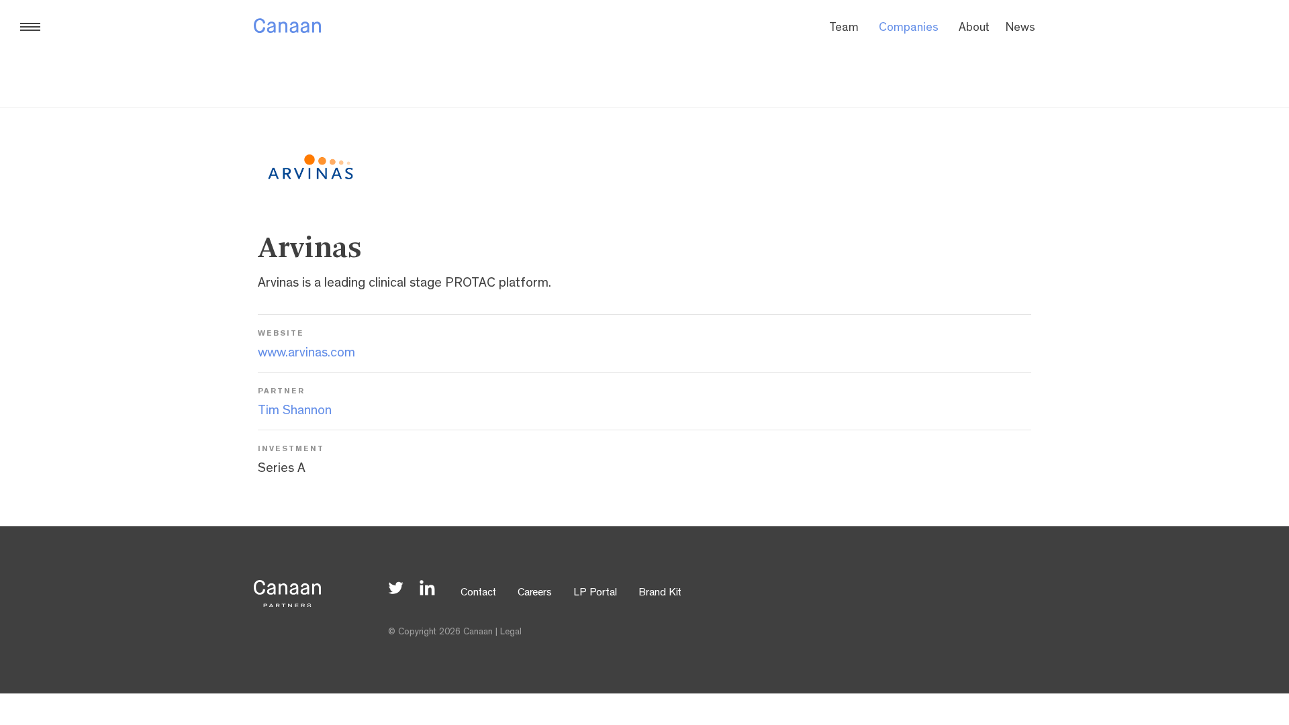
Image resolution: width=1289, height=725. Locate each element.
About (974, 29)
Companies (909, 29)
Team (844, 29)
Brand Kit (659, 593)
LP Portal (595, 593)
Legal (511, 632)
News (1020, 29)
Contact (478, 593)
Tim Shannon (295, 411)
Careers (535, 593)
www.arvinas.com (306, 353)
